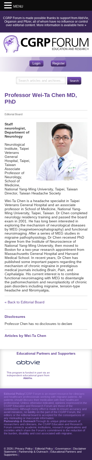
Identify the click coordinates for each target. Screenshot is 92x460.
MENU (18, 6)
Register (58, 63)
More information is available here (60, 25)
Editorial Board (13, 114)
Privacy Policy (24, 448)
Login (36, 63)
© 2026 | (9, 448)
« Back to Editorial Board (24, 302)
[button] (8, 5)
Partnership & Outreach (33, 451)
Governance (63, 448)
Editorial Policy (44, 448)
